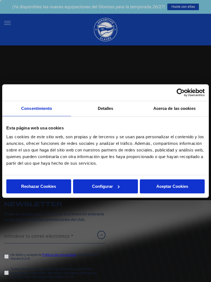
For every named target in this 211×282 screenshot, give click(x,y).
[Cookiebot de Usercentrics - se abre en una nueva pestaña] (181, 92)
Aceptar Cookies (172, 186)
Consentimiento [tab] (36, 108)
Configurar (102, 186)
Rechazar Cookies (38, 186)
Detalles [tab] (105, 108)
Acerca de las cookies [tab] (174, 108)
